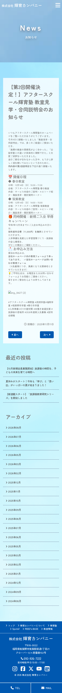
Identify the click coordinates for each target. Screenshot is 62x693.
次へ (45, 334)
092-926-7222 (32, 658)
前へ (16, 334)
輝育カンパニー (22, 5)
